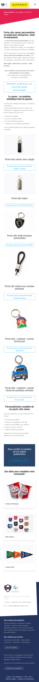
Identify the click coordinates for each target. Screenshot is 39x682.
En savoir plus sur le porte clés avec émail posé (19, 349)
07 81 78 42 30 (21, 4)
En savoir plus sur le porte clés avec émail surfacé (19, 398)
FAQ (30, 677)
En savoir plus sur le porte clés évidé (19, 245)
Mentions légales (11, 679)
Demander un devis (19, 460)
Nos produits (19, 12)
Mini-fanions (10, 537)
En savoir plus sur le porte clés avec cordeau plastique (19, 296)
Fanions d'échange (12, 504)
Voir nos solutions (11, 647)
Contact (8, 677)
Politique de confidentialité (26, 679)
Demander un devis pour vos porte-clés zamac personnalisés (19, 86)
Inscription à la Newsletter (14, 668)
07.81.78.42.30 (26, 602)
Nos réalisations (18, 677)
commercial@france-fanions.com (18, 606)
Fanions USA (10, 567)
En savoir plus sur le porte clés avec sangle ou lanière (19, 167)
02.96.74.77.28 (16, 602)
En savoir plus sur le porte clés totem (19, 205)
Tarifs (26, 677)
